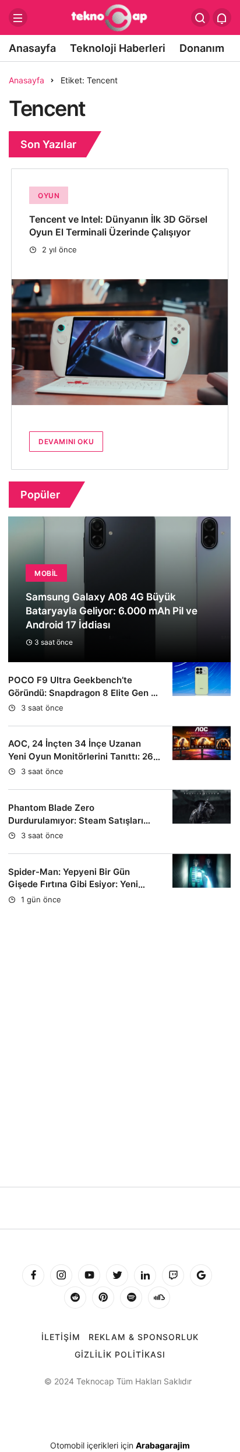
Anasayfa (32, 48)
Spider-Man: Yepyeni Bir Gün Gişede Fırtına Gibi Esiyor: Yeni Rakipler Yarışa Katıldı (73, 884)
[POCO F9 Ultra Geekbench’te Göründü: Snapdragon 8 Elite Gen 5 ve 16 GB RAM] (201, 694)
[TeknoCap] (119, 16)
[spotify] (131, 1297)
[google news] (201, 1275)
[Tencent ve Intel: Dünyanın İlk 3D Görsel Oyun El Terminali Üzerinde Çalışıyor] (120, 342)
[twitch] (173, 1275)
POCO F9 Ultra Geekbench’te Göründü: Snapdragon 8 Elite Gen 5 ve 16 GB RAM (82, 692)
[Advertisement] (120, 1075)
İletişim (60, 1337)
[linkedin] (145, 1275)
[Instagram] (61, 1275)
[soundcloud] (159, 1297)
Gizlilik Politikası (120, 1354)
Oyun (48, 195)
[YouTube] (89, 1275)
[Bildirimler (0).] (222, 17)
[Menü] (18, 17)
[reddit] (75, 1297)
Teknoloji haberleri (117, 48)
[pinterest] (103, 1297)
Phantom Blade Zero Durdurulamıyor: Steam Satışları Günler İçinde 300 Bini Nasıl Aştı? (78, 820)
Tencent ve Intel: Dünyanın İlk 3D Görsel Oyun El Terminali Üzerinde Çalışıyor (118, 225)
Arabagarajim (163, 1445)
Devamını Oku (66, 441)
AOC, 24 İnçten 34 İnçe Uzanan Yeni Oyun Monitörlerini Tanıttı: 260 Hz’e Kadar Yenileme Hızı (83, 757)
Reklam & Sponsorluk (144, 1337)
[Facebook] (33, 1275)
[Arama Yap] (200, 17)
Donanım (201, 48)
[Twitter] (117, 1275)
